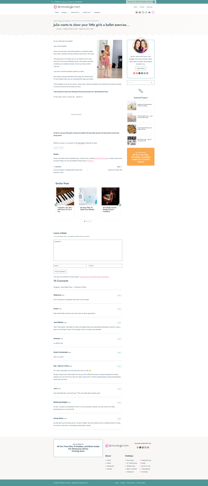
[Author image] (55, 29)
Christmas (144, 472)
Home (57, 12)
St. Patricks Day (132, 463)
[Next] (119, 205)
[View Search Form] (153, 12)
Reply (119, 295)
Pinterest (91, 161)
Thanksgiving (145, 469)
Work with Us (131, 483)
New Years (130, 460)
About (135, 7)
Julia (61, 147)
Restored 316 (83, 483)
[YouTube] (149, 12)
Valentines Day (146, 460)
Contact (142, 7)
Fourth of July (145, 466)
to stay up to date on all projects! (68, 2)
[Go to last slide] (56, 205)
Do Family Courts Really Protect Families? (109, 209)
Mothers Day (131, 466)
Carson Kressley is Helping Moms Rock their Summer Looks (68, 169)
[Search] (151, 82)
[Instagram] (146, 12)
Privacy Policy (141, 483)
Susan (60, 29)
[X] (143, 12)
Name (56, 266)
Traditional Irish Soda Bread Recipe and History (145, 105)
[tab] (84, 221)
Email (92, 266)
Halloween (130, 472)
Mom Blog (81, 143)
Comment (58, 241)
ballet (56, 147)
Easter (143, 463)
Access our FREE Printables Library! (139, 2)
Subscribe (149, 7)
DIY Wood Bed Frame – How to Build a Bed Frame (145, 116)
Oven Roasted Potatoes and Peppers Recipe (145, 128)
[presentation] (65, 196)
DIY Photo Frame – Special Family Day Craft (144, 140)
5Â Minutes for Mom (101, 158)
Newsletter (110, 466)
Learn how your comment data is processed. (94, 277)
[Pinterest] (136, 12)
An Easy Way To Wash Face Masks (87, 208)
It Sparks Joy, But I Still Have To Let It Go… (65, 209)
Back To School (132, 469)
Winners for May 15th (115, 168)
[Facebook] (139, 12)
